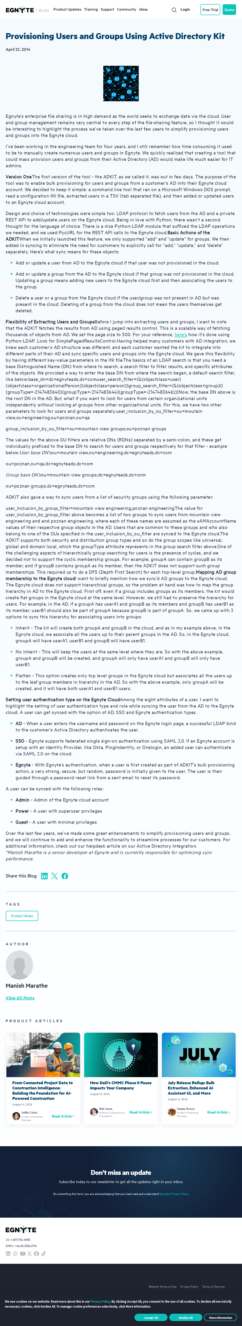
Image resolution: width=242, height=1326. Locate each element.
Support (107, 9)
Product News (22, 915)
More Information (220, 1317)
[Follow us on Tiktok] (43, 1254)
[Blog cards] (43, 1078)
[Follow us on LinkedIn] (8, 1254)
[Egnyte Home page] (20, 9)
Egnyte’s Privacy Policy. (174, 1194)
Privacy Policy (189, 1286)
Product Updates (67, 9)
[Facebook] (64, 876)
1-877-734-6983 (20, 1240)
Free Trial (210, 9)
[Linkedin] (44, 876)
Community (126, 9)
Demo (229, 9)
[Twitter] (54, 876)
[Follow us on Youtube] (22, 1254)
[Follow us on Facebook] (36, 1254)
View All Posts (20, 997)
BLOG (44, 10)
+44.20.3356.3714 (25, 1245)
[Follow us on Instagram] (15, 1254)
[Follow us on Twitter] (29, 1254)
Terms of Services (213, 1286)
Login (185, 9)
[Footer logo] (21, 1229)
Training (91, 9)
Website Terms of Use (163, 1286)
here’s (181, 334)
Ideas (143, 9)
